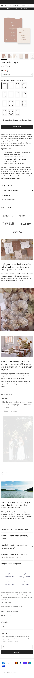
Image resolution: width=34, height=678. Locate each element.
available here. (19, 163)
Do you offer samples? (11, 564)
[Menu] (2, 5)
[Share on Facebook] (8, 207)
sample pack (26, 173)
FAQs (9, 169)
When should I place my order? (14, 529)
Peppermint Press (11, 672)
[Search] (6, 5)
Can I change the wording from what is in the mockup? (14, 555)
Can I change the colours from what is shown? (14, 546)
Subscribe (17, 652)
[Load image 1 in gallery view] (17, 31)
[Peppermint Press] (17, 5)
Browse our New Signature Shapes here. (17, 2)
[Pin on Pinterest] (10, 207)
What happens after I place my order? (14, 537)
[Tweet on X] (6, 207)
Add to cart (17, 127)
